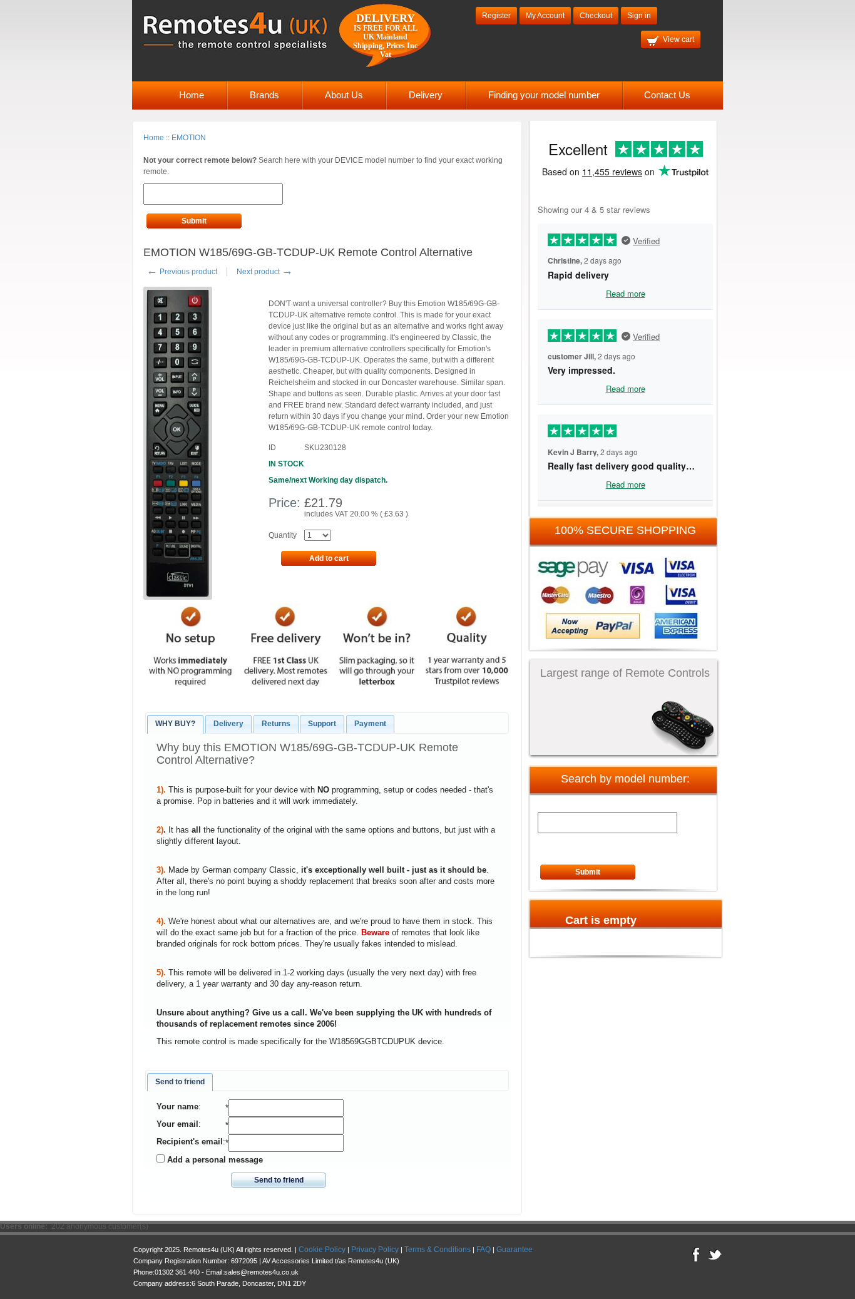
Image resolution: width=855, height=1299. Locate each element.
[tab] (175, 724)
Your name (177, 1106)
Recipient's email (189, 1141)
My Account (545, 15)
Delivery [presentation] (228, 723)
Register (496, 15)
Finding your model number (544, 95)
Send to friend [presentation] (180, 1081)
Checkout (596, 15)
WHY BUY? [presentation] (175, 723)
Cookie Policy (322, 1249)
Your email (177, 1124)
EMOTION (189, 137)
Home (191, 95)
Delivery (426, 95)
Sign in (639, 15)
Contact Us (667, 95)
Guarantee (514, 1249)
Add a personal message (214, 1159)
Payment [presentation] (370, 723)
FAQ (483, 1249)
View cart (678, 39)
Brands (264, 95)
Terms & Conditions (437, 1249)
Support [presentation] (322, 723)
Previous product (181, 271)
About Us (344, 95)
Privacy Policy (375, 1249)
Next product (265, 271)
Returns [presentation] (276, 723)
